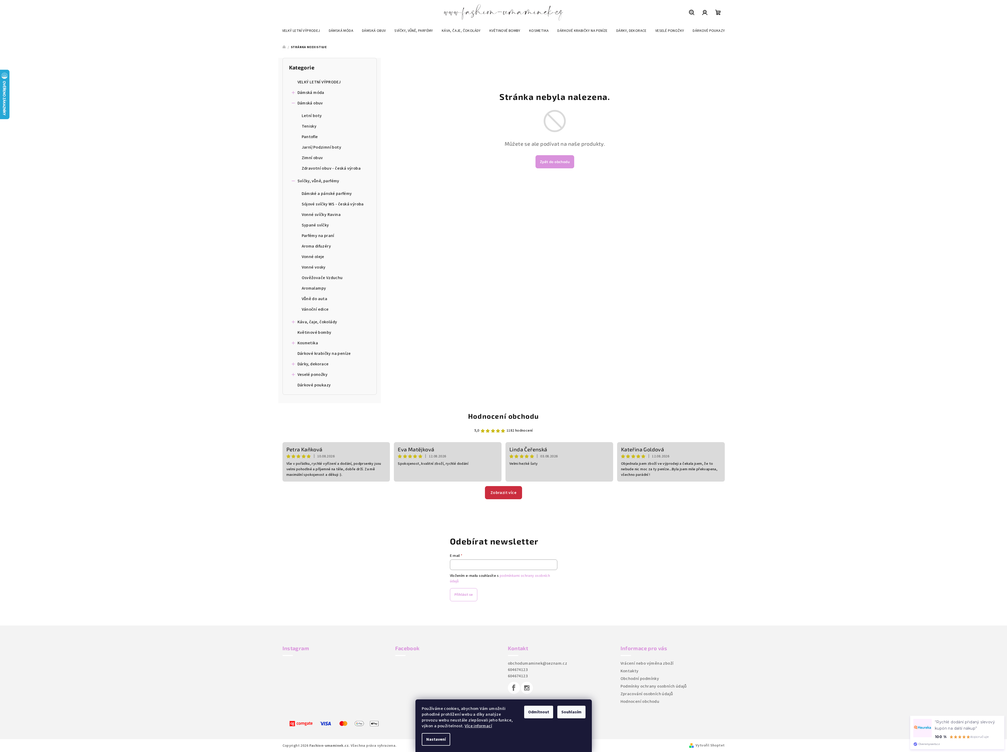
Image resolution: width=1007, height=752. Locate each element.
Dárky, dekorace (313, 364)
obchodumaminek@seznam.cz (537, 663)
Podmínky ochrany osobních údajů (654, 686)
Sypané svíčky (315, 225)
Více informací (478, 726)
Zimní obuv (312, 158)
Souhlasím (571, 712)
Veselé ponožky (312, 374)
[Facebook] (514, 688)
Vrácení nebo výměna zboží (647, 663)
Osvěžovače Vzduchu (322, 278)
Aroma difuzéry (316, 246)
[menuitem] (301, 31)
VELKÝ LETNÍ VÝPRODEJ (319, 82)
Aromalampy (314, 288)
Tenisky (309, 126)
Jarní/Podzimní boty (321, 147)
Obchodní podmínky (640, 679)
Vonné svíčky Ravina (321, 215)
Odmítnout (538, 712)
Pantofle (310, 137)
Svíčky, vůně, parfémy (318, 181)
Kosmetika (307, 343)
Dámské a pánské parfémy (327, 193)
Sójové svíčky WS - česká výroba (333, 204)
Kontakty (630, 671)
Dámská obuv (310, 103)
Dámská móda (310, 92)
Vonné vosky (314, 267)
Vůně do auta (315, 299)
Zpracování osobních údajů (647, 694)
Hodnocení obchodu (503, 416)
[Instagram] (527, 688)
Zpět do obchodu (555, 161)
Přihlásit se (463, 594)
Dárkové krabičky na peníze (324, 353)
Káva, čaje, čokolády (317, 322)
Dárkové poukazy (314, 385)
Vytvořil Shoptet (710, 745)
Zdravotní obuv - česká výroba (331, 168)
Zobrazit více (503, 493)
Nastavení (436, 739)
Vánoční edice (315, 309)
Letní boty (312, 116)
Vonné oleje (313, 257)
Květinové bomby (314, 332)
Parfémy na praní (318, 236)
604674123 (518, 670)
